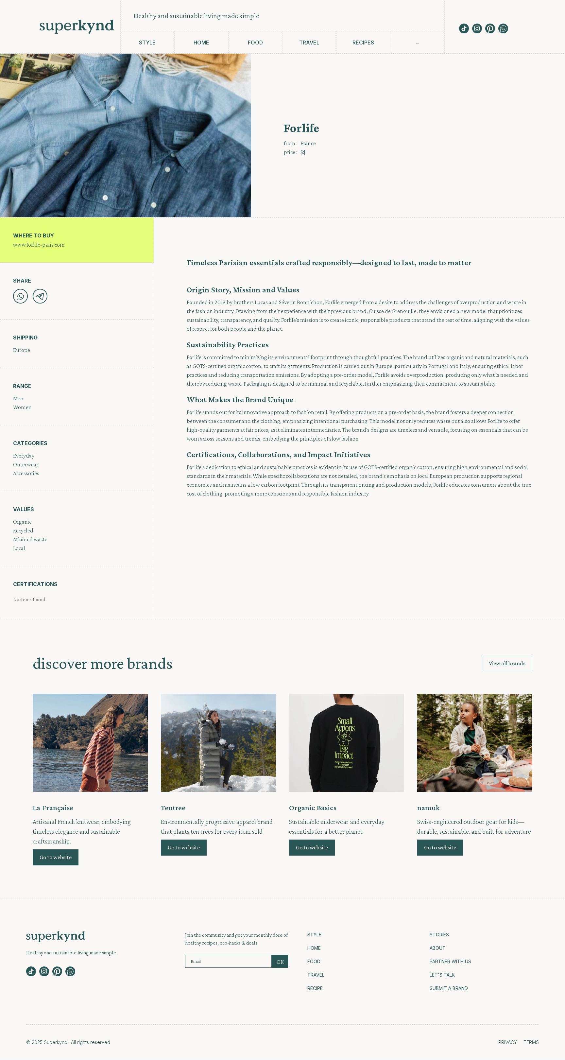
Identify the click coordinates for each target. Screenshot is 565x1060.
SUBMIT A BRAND (449, 988)
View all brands (507, 663)
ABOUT (438, 948)
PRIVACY (507, 1042)
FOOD (313, 961)
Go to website (56, 857)
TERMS (531, 1042)
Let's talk (442, 975)
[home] (77, 27)
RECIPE (315, 988)
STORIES (439, 934)
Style (314, 934)
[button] (417, 42)
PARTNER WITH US (450, 961)
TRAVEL (315, 975)
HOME (314, 948)
